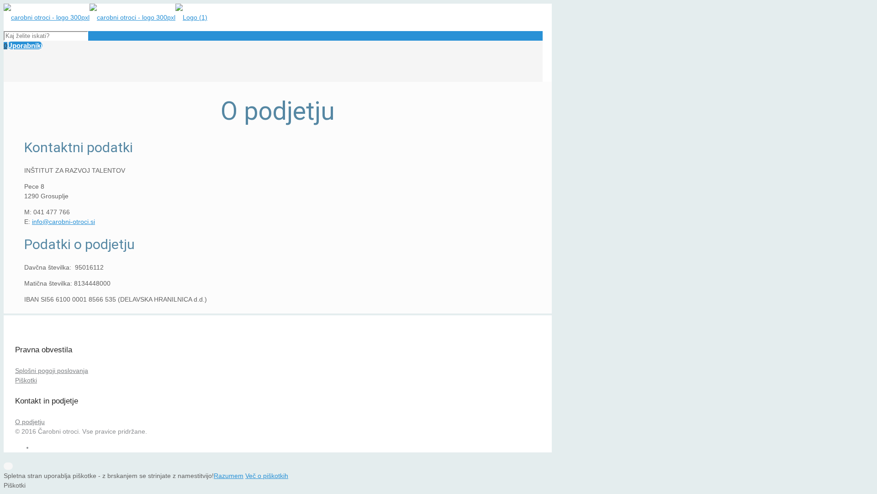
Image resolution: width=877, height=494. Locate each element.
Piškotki (26, 380)
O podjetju (30, 421)
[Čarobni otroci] (105, 17)
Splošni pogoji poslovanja (51, 370)
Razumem (228, 475)
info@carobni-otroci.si (63, 221)
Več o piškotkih (266, 475)
